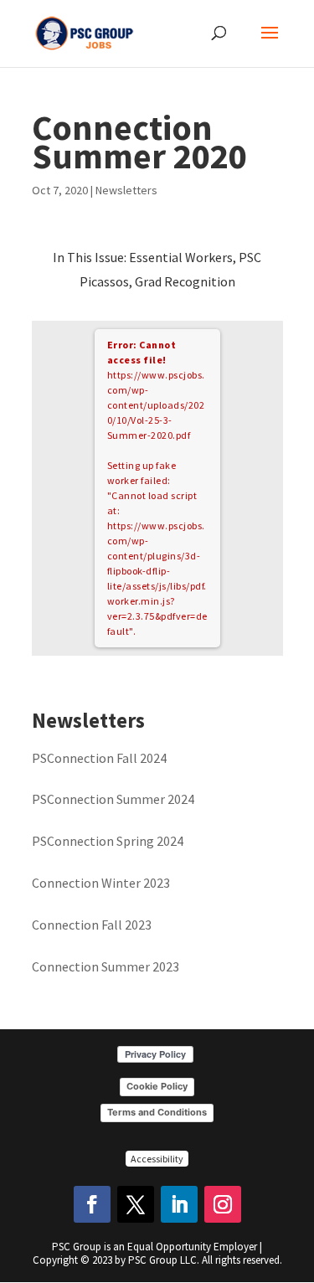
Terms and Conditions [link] (157, 1112)
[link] (84, 31)
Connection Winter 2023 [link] (101, 882)
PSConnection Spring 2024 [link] (107, 840)
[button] (269, 43)
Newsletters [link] (126, 190)
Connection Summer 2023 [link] (105, 966)
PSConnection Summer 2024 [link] (113, 799)
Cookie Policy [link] (157, 1086)
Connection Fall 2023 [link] (92, 924)
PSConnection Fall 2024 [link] (99, 758)
